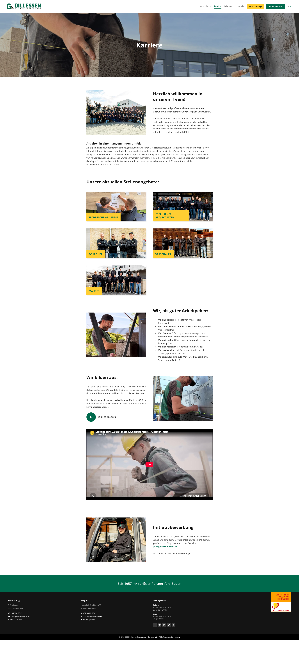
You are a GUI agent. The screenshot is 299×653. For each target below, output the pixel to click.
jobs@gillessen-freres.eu (165, 546)
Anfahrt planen (16, 619)
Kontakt (240, 6)
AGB (160, 637)
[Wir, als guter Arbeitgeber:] (116, 334)
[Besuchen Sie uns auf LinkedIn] (164, 625)
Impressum (141, 637)
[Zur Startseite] (24, 6)
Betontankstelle (275, 6)
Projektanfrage (255, 6)
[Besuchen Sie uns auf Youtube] (159, 625)
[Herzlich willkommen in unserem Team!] (116, 112)
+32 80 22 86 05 (89, 613)
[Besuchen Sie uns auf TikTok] (169, 625)
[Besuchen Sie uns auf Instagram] (173, 625)
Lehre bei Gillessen (107, 417)
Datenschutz (153, 637)
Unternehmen (205, 6)
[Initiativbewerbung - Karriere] (116, 539)
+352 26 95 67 (17, 613)
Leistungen (229, 6)
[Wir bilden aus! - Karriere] (183, 398)
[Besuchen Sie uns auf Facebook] (155, 625)
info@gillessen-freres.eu (20, 616)
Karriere (217, 6)
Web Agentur (168, 637)
